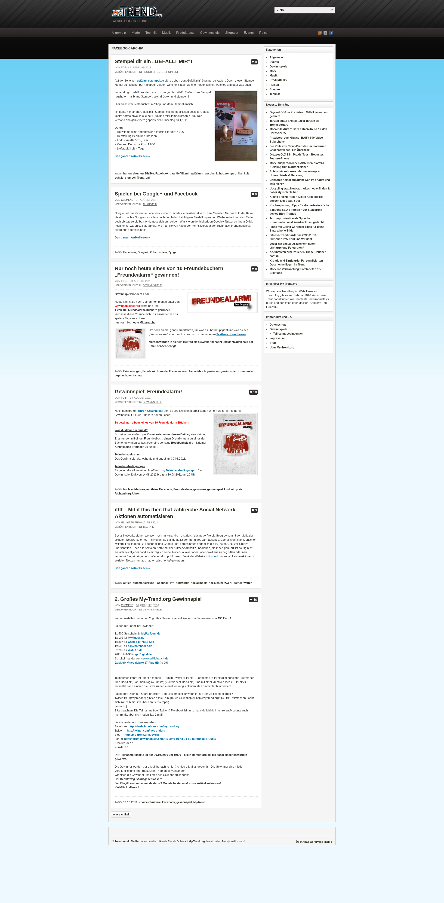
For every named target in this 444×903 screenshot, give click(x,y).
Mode (136, 32)
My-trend (199, 802)
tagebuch (121, 375)
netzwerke (182, 583)
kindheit (229, 489)
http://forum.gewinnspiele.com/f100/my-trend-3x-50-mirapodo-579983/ (170, 739)
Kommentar (245, 371)
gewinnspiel (228, 371)
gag (172, 173)
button (127, 173)
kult (246, 173)
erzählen (152, 489)
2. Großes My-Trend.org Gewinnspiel (158, 599)
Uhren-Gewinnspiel (150, 410)
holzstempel (227, 173)
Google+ (143, 252)
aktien (127, 583)
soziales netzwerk (220, 583)
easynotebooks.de (140, 646)
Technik (151, 32)
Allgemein (119, 32)
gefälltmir (197, 173)
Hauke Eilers (130, 522)
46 (255, 599)
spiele (163, 252)
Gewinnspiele (210, 32)
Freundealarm (178, 371)
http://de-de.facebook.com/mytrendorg (154, 726)
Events (249, 32)
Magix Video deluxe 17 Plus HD (139, 662)
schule (119, 177)
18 (255, 392)
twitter (238, 583)
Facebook (331, 33)
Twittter (325, 33)
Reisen (264, 32)
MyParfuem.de (150, 633)
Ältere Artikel (121, 814)
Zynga (172, 252)
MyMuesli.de (136, 637)
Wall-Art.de (135, 650)
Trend (140, 177)
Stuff (273, 343)
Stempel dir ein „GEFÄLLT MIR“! (153, 61)
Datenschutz (278, 324)
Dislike (149, 173)
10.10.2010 (130, 802)
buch (126, 489)
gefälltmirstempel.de (150, 80)
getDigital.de (143, 654)
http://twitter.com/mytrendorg (146, 730)
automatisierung (143, 583)
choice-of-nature (150, 802)
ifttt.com (211, 556)
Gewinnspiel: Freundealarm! (148, 391)
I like (240, 173)
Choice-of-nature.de (141, 642)
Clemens (127, 199)
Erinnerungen (132, 371)
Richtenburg (123, 493)
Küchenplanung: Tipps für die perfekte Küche (299, 205)
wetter (248, 583)
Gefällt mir (183, 173)
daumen (138, 173)
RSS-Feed (320, 33)
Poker (154, 252)
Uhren (136, 493)
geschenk (211, 173)
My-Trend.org (137, 11)
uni (148, 177)
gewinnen (213, 371)
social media (199, 583)
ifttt (172, 583)
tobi (124, 67)
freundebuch (197, 371)
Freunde (162, 371)
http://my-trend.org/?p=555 (142, 734)
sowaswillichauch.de (154, 658)
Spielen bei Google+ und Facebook (156, 194)
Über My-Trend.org (282, 347)
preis (239, 489)
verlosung (135, 375)
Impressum (277, 338)
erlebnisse (138, 489)
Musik (166, 32)
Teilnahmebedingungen (181, 470)
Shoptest (231, 32)
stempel (130, 177)
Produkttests (185, 32)
